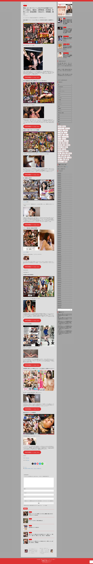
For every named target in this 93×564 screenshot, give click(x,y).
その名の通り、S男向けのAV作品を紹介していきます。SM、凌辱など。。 (46, 559)
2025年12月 (59, 188)
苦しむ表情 (59, 157)
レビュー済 (25, 201)
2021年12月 (59, 278)
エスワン (65, 132)
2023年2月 (59, 252)
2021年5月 (59, 291)
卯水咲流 (29, 468)
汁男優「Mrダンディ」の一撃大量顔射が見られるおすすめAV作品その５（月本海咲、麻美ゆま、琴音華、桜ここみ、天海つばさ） (65, 322)
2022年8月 (59, 263)
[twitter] (33, 464)
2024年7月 (59, 220)
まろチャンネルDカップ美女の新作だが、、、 (37, 520)
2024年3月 (59, 227)
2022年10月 (59, 259)
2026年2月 (59, 184)
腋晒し (62, 155)
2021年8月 (59, 286)
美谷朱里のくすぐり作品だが (34, 527)
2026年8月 (59, 173)
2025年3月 (59, 205)
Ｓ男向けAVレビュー (46, 561)
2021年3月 (59, 295)
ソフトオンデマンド (65, 136)
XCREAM (64, 126)
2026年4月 (59, 180)
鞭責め (64, 159)
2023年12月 (59, 233)
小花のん (32, 468)
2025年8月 (59, 195)
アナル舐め (59, 130)
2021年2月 (59, 297)
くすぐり (25, 467)
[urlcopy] (45, 464)
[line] (42, 464)
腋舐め (68, 155)
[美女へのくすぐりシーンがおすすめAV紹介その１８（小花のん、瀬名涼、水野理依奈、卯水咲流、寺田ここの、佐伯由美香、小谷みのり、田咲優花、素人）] (40, 464)
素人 (40, 468)
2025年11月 (59, 190)
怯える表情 (64, 149)
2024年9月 (59, 216)
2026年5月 (59, 178)
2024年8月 (59, 218)
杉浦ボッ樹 (66, 151)
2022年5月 (59, 269)
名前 (25, 488)
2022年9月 (59, 261)
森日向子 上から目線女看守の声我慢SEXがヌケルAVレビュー (67, 38)
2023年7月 (59, 242)
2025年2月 (59, 207)
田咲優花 (38, 468)
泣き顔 (63, 153)
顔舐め (67, 159)
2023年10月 (59, 237)
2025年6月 (59, 199)
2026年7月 (59, 175)
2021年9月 (59, 284)
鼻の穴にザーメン (60, 161)
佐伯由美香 (25, 468)
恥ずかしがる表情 (60, 151)
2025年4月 (59, 203)
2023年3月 (59, 250)
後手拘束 (59, 149)
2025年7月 (59, 197)
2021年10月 (59, 282)
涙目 (66, 153)
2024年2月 (59, 229)
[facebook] (35, 464)
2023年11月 (59, 235)
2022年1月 (59, 276)
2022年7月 (59, 265)
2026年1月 (59, 186)
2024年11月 (59, 212)
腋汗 (65, 155)
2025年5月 (59, 201)
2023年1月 (59, 254)
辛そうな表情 (69, 157)
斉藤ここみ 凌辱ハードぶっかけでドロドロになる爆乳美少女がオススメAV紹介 (67, 55)
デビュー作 (64, 138)
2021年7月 (59, 288)
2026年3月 (59, 182)
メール (25, 492)
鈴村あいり (59, 159)
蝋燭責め (64, 157)
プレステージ (66, 140)
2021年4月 (59, 293)
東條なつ (59, 153)
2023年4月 (59, 248)
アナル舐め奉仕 (60, 132)
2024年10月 (59, 214)
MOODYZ (59, 126)
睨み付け (70, 153)
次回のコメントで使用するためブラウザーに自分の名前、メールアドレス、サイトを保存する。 (39, 500)
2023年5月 (59, 246)
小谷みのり (35, 468)
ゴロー (67, 134)
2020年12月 (59, 301)
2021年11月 (59, 280)
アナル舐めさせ (65, 130)
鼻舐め (66, 161)
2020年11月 (59, 303)
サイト (25, 496)
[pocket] (38, 464)
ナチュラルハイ (60, 140)
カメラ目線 (59, 134)
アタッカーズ (67, 128)
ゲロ (63, 134)
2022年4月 (59, 271)
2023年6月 (59, 244)
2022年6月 (59, 267)
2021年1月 (59, 299)
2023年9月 (59, 239)
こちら (28, 460)
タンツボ (59, 138)
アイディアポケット (61, 128)
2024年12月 (59, 210)
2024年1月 (59, 231)
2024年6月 (59, 222)
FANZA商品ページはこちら (32, 77)
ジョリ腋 (59, 136)
